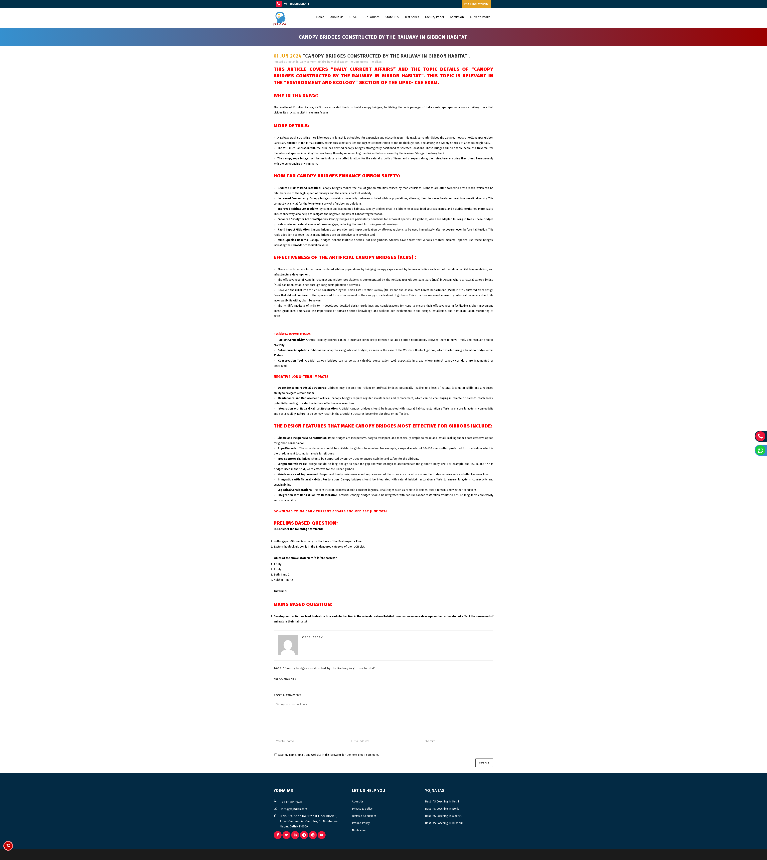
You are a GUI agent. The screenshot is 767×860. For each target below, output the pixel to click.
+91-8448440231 (296, 4)
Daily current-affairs (312, 62)
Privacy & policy (362, 808)
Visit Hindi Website (476, 4)
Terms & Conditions (364, 816)
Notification (359, 830)
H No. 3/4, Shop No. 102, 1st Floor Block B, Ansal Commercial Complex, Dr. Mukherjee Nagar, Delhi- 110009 (309, 821)
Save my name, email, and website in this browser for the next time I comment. (328, 755)
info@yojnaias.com (294, 809)
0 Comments (359, 62)
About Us (358, 801)
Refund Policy (361, 823)
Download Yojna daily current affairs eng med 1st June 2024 (331, 511)
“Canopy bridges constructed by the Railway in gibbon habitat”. (329, 668)
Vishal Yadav (339, 62)
